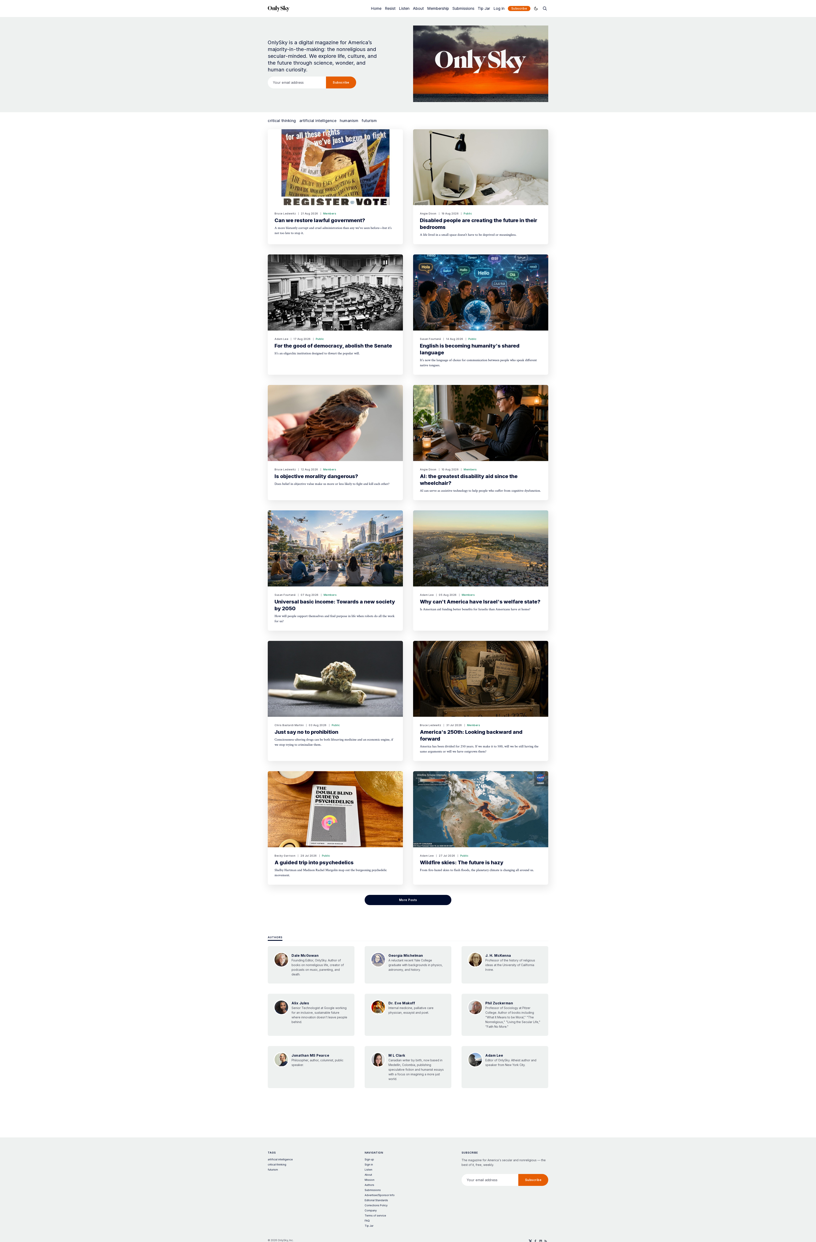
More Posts (408, 900)
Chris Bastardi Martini (289, 725)
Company (371, 1210)
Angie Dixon (428, 213)
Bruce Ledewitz (285, 213)
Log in (498, 8)
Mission (369, 1179)
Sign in (369, 1164)
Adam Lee (281, 339)
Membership (438, 8)
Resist (390, 8)
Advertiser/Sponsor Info (380, 1195)
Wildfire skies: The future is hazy (461, 862)
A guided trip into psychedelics (314, 862)
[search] (544, 8)
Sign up (369, 1159)
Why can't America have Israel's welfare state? (480, 602)
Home (376, 8)
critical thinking (282, 120)
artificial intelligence (318, 120)
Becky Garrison (285, 855)
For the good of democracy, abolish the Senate (333, 346)
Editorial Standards (376, 1200)
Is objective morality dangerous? (316, 476)
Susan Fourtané (430, 339)
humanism (349, 120)
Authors (275, 937)
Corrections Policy (376, 1205)
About (418, 8)
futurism (369, 120)
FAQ (367, 1220)
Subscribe (519, 8)
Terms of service (375, 1215)
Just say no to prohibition (306, 732)
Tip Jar (484, 8)
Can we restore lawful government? (320, 220)
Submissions (463, 8)
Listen (404, 8)
